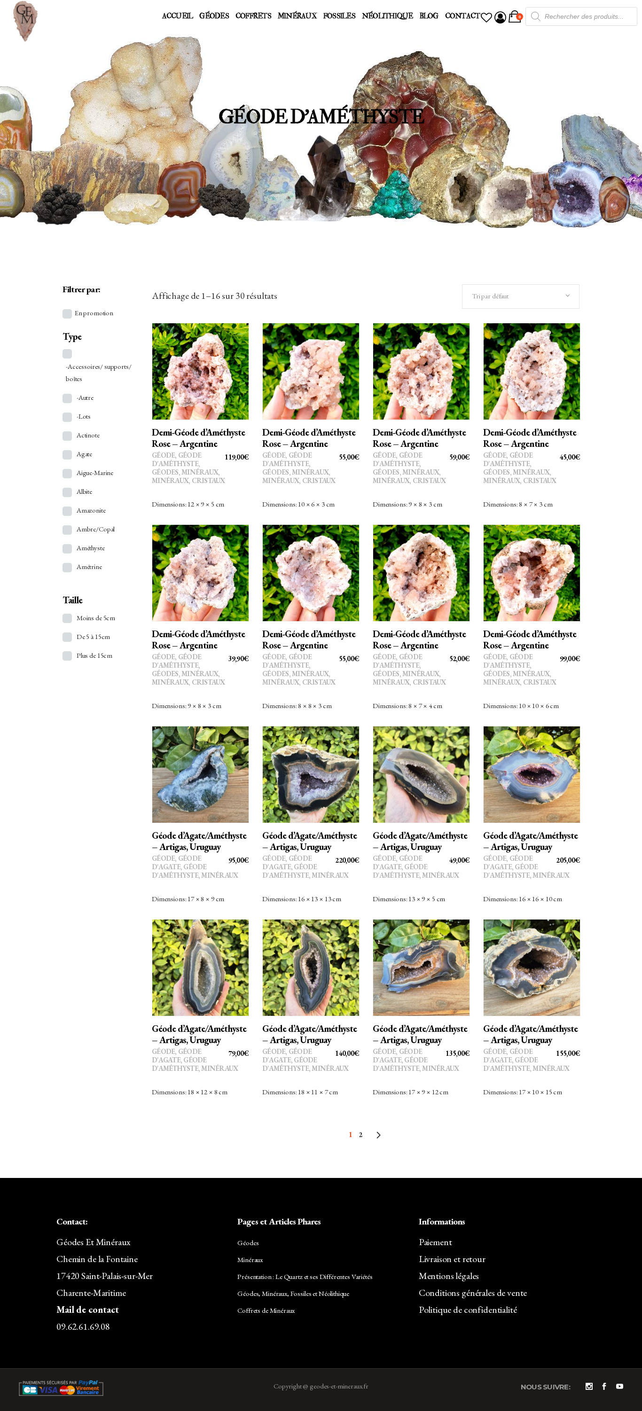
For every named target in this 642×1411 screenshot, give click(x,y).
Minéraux (199, 472)
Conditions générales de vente (473, 1292)
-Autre (85, 397)
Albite (84, 491)
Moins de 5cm (96, 617)
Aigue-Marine (95, 472)
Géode (163, 455)
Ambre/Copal (96, 528)
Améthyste (91, 547)
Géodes (165, 472)
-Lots (84, 416)
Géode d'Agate (176, 862)
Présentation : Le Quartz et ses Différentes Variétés (304, 1276)
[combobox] (520, 296)
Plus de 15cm (94, 655)
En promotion (94, 312)
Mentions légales (449, 1276)
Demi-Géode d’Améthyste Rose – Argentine (198, 438)
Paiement (435, 1242)
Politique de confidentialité (468, 1309)
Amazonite (91, 510)
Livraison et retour (452, 1259)
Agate (84, 453)
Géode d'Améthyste (176, 459)
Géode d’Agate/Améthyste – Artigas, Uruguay (199, 841)
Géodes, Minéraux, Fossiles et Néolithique (293, 1293)
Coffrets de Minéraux (266, 1310)
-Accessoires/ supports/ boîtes (99, 372)
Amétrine (89, 566)
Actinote (88, 434)
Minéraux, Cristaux (188, 480)
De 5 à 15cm (93, 636)
